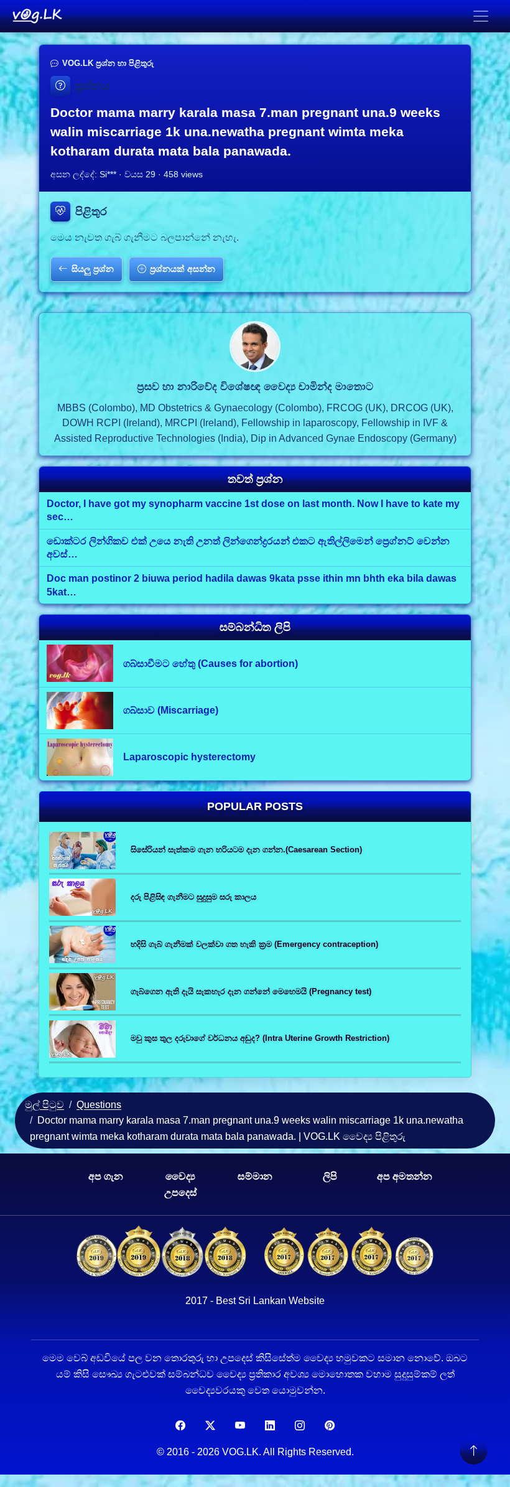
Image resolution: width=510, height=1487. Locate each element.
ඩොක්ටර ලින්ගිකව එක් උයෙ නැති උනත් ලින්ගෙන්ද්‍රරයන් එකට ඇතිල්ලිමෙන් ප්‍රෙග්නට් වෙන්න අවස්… (248, 548)
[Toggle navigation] (481, 16)
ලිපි (330, 1176)
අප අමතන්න (404, 1176)
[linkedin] (270, 1426)
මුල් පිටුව (44, 1104)
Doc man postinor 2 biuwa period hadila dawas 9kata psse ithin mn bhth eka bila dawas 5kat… (252, 585)
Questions (98, 1104)
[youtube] (240, 1426)
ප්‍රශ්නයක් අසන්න (182, 269)
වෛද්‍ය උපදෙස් (180, 1184)
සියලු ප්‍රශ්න (93, 269)
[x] (210, 1426)
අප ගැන (105, 1176)
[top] (473, 1450)
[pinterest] (330, 1426)
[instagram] (300, 1426)
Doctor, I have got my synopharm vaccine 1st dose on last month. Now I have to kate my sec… (253, 510)
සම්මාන (255, 1176)
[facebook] (180, 1426)
